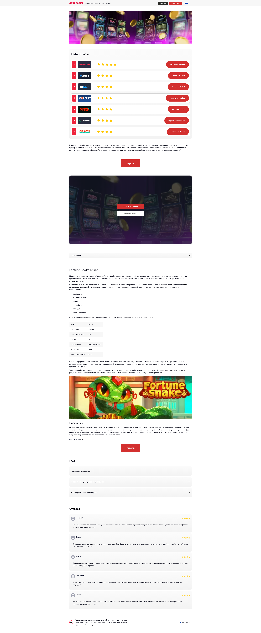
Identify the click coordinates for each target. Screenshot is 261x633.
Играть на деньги (175, 3)
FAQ (103, 3)
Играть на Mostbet (177, 98)
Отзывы (108, 3)
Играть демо (163, 3)
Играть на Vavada (177, 64)
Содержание (89, 3)
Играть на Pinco (178, 109)
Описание (97, 3)
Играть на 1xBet (178, 87)
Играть (131, 163)
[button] (130, 255)
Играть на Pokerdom (176, 120)
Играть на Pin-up (178, 132)
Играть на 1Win (178, 76)
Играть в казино (131, 206)
